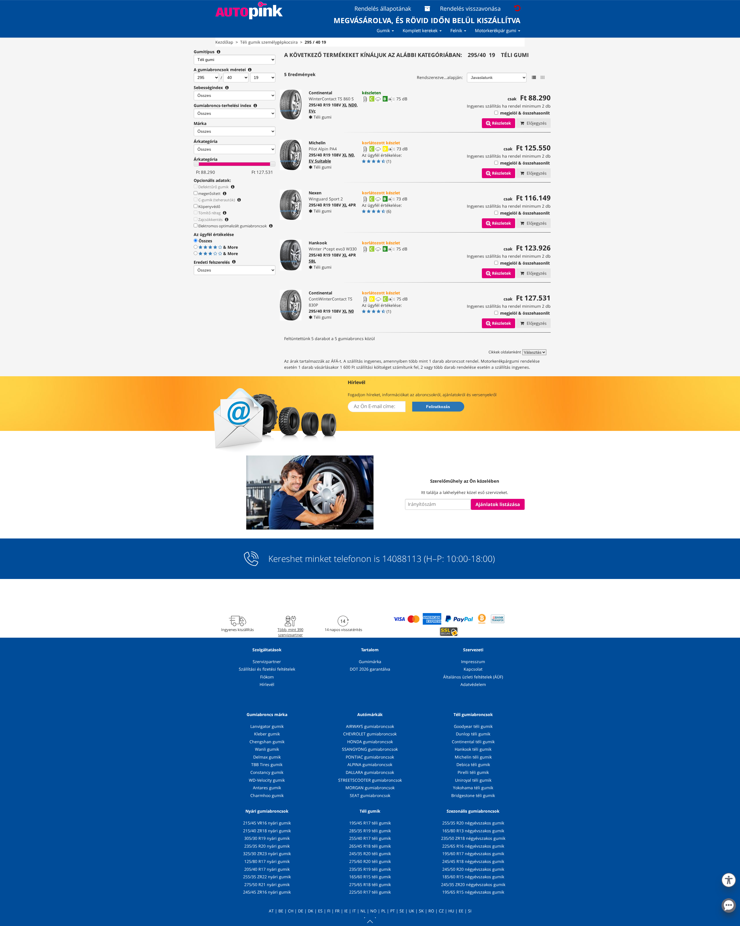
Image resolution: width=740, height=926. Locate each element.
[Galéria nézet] (542, 77)
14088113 (401, 558)
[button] (729, 879)
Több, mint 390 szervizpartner (290, 632)
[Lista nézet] (534, 77)
